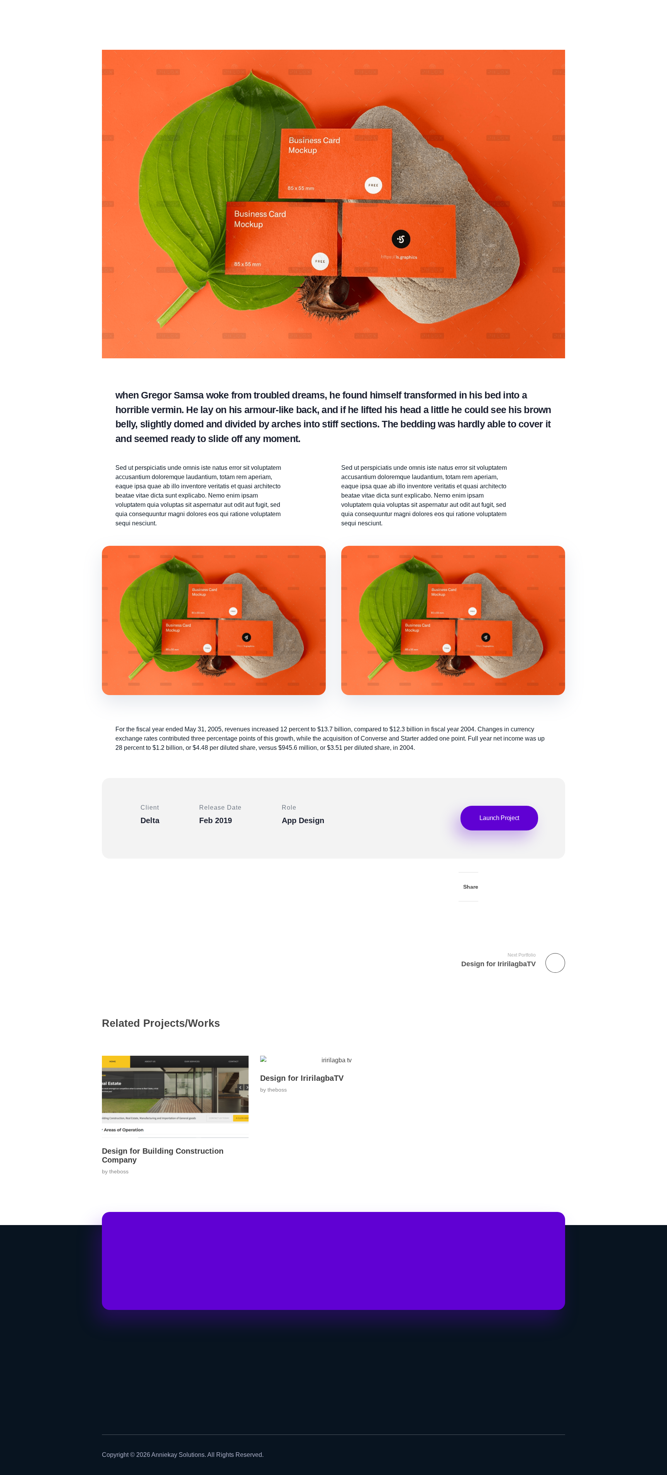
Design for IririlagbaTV (302, 1078)
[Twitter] (561, 1455)
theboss (119, 1171)
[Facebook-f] (538, 1455)
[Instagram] (516, 1455)
